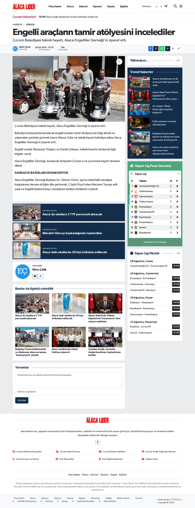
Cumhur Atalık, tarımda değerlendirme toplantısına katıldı (104, 352)
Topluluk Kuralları (86, 501)
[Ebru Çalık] (22, 271)
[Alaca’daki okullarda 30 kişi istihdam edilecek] (69, 303)
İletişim (49, 501)
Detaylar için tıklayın (155, 242)
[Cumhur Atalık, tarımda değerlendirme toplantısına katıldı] (105, 337)
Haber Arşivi (152, 459)
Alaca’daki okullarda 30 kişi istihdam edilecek (68, 17)
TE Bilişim (176, 500)
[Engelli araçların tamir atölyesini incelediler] (69, 89)
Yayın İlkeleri (109, 501)
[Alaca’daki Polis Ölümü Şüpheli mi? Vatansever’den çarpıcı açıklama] (105, 303)
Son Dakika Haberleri (112, 459)
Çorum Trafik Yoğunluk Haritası (160, 451)
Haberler (17, 25)
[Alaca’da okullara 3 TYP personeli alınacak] (32, 303)
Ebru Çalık (39, 269)
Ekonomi (95, 498)
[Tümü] (178, 60)
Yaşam (111, 6)
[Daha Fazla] (167, 48)
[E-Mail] (34, 276)
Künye (65, 501)
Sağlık (108, 498)
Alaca (70, 6)
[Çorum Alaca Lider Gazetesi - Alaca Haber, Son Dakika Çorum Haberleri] (24, 6)
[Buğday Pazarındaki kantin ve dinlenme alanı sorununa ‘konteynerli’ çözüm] (32, 337)
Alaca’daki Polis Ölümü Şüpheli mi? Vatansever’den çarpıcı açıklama (104, 318)
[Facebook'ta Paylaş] (150, 48)
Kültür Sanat (123, 498)
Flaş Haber (55, 6)
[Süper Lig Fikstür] (178, 253)
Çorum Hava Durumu (70, 451)
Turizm (138, 498)
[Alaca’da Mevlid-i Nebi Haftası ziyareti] (69, 337)
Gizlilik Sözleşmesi (26, 501)
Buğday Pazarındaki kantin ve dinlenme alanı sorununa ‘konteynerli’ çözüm (30, 352)
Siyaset (97, 6)
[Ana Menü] (179, 6)
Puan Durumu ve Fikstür (27, 459)
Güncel (83, 6)
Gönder (21, 400)
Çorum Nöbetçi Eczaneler (29, 451)
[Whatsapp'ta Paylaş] (161, 48)
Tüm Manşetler (66, 459)
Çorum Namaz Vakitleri (114, 451)
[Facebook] (40, 276)
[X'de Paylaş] (155, 48)
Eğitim (124, 6)
